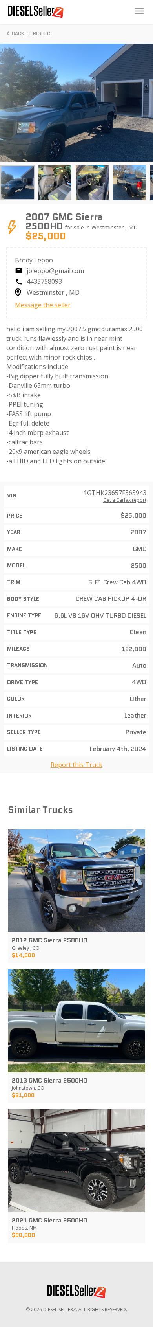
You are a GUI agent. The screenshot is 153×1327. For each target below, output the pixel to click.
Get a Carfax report (124, 500)
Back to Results (32, 33)
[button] (17, 182)
